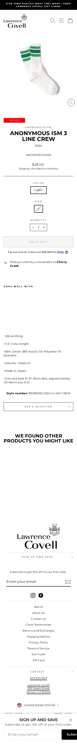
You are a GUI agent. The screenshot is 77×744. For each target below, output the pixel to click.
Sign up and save (37, 557)
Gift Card (38, 660)
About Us (38, 612)
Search (38, 606)
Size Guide (38, 654)
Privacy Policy (38, 642)
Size (38, 201)
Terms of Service (38, 648)
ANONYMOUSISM (38, 127)
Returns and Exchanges (39, 630)
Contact (37, 671)
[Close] (70, 720)
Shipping (24, 168)
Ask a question (38, 406)
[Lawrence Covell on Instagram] (33, 595)
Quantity (38, 220)
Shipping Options (38, 636)
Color (38, 183)
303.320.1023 (38, 678)
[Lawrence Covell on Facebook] (40, 595)
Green (38, 190)
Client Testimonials (38, 624)
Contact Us (38, 618)
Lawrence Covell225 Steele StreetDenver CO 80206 (38, 688)
